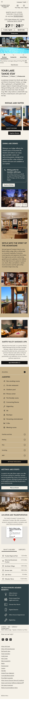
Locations (3, 626)
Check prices (18, 33)
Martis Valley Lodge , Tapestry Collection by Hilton (14, 630)
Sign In (26, 7)
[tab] (4, 56)
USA (9, 626)
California (14, 626)
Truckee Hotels (5, 628)
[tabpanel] (14, 63)
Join (22, 7)
